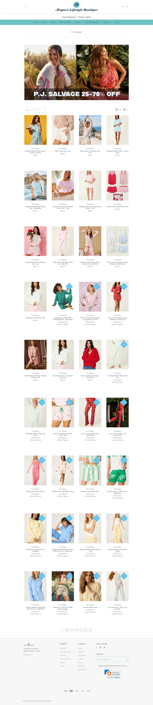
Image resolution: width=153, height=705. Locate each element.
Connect (77, 22)
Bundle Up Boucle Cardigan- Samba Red (90, 376)
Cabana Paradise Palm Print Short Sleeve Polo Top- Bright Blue (63, 550)
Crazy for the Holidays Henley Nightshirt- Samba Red (117, 318)
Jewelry (80, 659)
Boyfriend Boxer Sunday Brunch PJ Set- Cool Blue (35, 152)
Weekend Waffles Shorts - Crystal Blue (117, 152)
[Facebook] (96, 647)
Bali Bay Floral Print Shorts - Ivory (63, 491)
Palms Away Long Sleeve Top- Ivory (90, 152)
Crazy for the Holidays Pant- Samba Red (90, 434)
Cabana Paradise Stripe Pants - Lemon (117, 550)
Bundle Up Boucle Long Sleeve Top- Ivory (63, 376)
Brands (80, 648)
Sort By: (27, 110)
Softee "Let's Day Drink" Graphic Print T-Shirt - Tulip (63, 207)
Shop (43, 22)
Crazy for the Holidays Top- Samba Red (117, 434)
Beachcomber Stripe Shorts (90, 491)
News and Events (65, 22)
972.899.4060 (27, 655)
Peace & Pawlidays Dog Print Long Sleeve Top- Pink (90, 318)
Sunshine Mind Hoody (90, 607)
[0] (127, 6)
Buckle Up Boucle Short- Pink (35, 318)
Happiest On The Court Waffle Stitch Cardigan (63, 608)
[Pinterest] (104, 647)
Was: (60, 322)
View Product (35, 133)
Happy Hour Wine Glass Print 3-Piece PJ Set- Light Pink (90, 263)
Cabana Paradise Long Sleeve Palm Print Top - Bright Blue (35, 608)
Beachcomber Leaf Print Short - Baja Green (117, 492)
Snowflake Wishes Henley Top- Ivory (35, 434)
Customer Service (92, 22)
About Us (106, 22)
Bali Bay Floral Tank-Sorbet (35, 491)
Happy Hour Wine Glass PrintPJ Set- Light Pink (63, 263)
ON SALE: (60, 324)
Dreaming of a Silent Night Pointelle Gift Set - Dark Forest (63, 318)
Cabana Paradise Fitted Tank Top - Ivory (90, 550)
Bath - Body (82, 669)
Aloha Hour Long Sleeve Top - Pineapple (35, 550)
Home (36, 22)
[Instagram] (100, 647)
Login (117, 22)
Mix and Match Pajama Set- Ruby (117, 206)
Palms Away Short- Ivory (63, 151)
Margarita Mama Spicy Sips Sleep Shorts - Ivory (90, 207)
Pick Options (35, 160)
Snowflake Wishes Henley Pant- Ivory (117, 376)
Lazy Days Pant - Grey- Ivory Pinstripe (117, 608)
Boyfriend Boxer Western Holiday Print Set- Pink (35, 376)
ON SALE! (53, 22)
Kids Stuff (81, 666)
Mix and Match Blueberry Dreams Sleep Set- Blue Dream (117, 263)
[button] (113, 674)
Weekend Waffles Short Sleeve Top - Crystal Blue (36, 207)
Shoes (80, 662)
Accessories (82, 655)
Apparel (80, 652)
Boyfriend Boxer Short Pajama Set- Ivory (35, 263)
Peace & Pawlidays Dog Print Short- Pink (62, 434)
